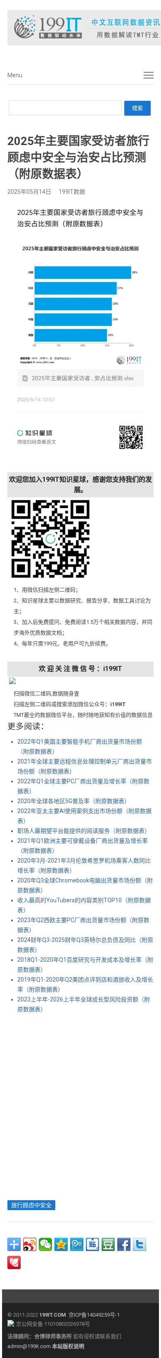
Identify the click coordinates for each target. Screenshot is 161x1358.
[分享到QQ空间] (61, 1244)
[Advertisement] (80, 1104)
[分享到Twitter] (139, 1244)
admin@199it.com (29, 1346)
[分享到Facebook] (123, 1244)
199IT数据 (72, 191)
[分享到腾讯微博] (76, 1244)
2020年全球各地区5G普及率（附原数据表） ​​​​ (74, 801)
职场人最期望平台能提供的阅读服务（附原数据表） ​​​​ (84, 831)
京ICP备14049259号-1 (94, 1315)
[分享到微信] (45, 1244)
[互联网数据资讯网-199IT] (80, 27)
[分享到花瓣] (14, 1262)
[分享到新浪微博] (29, 1244)
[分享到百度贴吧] (92, 1244)
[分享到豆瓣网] (108, 1244)
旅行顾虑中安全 (31, 1205)
